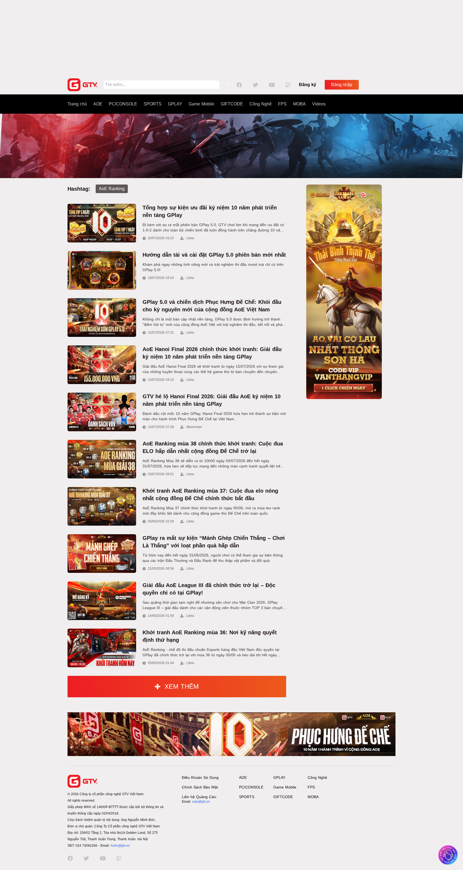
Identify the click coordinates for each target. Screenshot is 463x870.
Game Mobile (201, 104)
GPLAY (175, 104)
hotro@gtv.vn (120, 845)
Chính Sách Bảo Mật (200, 787)
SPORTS (153, 104)
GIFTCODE (232, 104)
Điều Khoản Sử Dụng (200, 777)
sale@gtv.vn (201, 801)
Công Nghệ (260, 104)
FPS (282, 104)
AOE (97, 104)
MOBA (299, 104)
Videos (319, 104)
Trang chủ (77, 104)
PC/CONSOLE (123, 104)
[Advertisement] (231, 37)
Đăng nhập (341, 84)
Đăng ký (307, 84)
